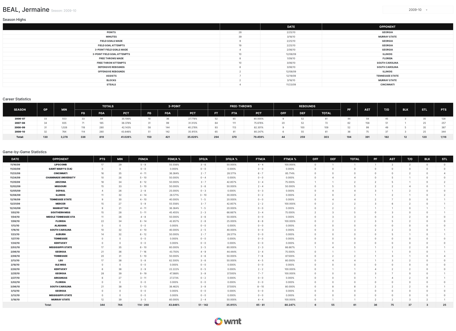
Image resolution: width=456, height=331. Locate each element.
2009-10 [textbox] (415, 10)
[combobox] (418, 10)
